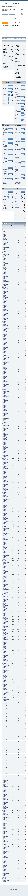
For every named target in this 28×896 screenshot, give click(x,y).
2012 (5, 697)
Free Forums (17, 889)
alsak (4, 91)
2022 (5, 355)
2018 (5, 492)
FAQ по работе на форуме (17, 129)
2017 (5, 526)
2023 (5, 321)
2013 (5, 663)
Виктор (4, 94)
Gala (4, 98)
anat (4, 102)
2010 (5, 844)
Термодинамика (18, 103)
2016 (5, 560)
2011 (5, 810)
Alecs (4, 97)
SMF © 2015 (14, 888)
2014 (5, 629)
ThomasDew (5, 196)
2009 (5, 878)
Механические (18, 106)
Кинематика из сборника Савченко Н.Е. (5, 145)
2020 (5, 424)
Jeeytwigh (23, 62)
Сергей (4, 88)
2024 (5, 287)
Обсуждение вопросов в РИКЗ (5, 129)
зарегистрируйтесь (5, 10)
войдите (19, 9)
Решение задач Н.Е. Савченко (17, 87)
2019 (5, 458)
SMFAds (11, 889)
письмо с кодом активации (12, 11)
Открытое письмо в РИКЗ (5, 140)
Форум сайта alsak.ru (10, 3)
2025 (5, 252)
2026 (5, 230)
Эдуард (4, 100)
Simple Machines (19, 888)
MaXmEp (5, 201)
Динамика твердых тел (17, 117)
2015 (5, 595)
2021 (5, 389)
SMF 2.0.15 (9, 888)
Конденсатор (18, 119)
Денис (4, 103)
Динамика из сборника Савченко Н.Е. (5, 135)
